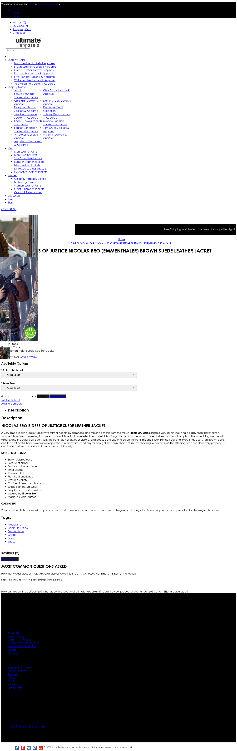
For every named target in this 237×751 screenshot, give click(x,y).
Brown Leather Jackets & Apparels (35, 66)
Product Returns (17, 671)
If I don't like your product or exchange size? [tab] (126, 591)
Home (121, 239)
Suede (12, 534)
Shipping (13, 674)
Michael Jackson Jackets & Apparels (55, 122)
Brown (11, 538)
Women (12, 175)
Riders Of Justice (18, 528)
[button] (32, 396)
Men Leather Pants (25, 151)
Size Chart (14, 195)
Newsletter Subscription (22, 646)
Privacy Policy (16, 636)
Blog (10, 202)
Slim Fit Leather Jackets (28, 158)
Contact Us (14, 681)
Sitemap (13, 653)
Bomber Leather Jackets (29, 161)
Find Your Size (57, 396)
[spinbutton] (19, 396)
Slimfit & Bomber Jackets (29, 189)
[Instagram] (34, 748)
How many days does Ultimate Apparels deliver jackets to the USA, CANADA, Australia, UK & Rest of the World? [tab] (68, 573)
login (31, 3)
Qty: (3, 396)
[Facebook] (17, 748)
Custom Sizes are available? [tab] (171, 591)
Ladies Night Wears (25, 182)
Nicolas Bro (14, 524)
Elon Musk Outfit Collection (53, 109)
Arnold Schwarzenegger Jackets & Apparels (26, 94)
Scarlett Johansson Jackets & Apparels (26, 129)
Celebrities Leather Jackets (30, 172)
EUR (16, 13)
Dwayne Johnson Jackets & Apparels (26, 109)
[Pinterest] (22, 748)
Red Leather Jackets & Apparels (34, 73)
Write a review (10, 559)
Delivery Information (20, 667)
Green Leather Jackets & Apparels (35, 70)
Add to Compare (12, 403)
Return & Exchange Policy (24, 643)
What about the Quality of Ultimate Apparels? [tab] (71, 591)
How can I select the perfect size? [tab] (22, 591)
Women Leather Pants (27, 185)
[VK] (28, 748)
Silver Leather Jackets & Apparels (34, 76)
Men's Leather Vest (25, 155)
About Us (13, 632)
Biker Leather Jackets (27, 165)
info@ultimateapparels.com (28, 726)
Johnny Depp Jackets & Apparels (56, 115)
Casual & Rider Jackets (28, 192)
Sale (10, 199)
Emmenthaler (16, 531)
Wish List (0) (19, 22)
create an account (48, 3)
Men (10, 148)
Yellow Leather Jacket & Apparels (34, 83)
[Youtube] (40, 748)
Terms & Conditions (19, 639)
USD (10, 9)
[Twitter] (11, 748)
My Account (20, 25)
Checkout (19, 32)
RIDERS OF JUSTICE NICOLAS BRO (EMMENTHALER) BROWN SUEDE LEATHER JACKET (122, 242)
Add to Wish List (10, 400)
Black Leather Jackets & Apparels (34, 63)
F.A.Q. (11, 677)
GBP (16, 16)
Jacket (12, 541)
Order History (16, 688)
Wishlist (12, 649)
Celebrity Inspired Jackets (30, 178)
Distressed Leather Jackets (30, 168)
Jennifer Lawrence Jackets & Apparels (26, 115)
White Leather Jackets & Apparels (34, 80)
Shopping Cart (22, 29)
